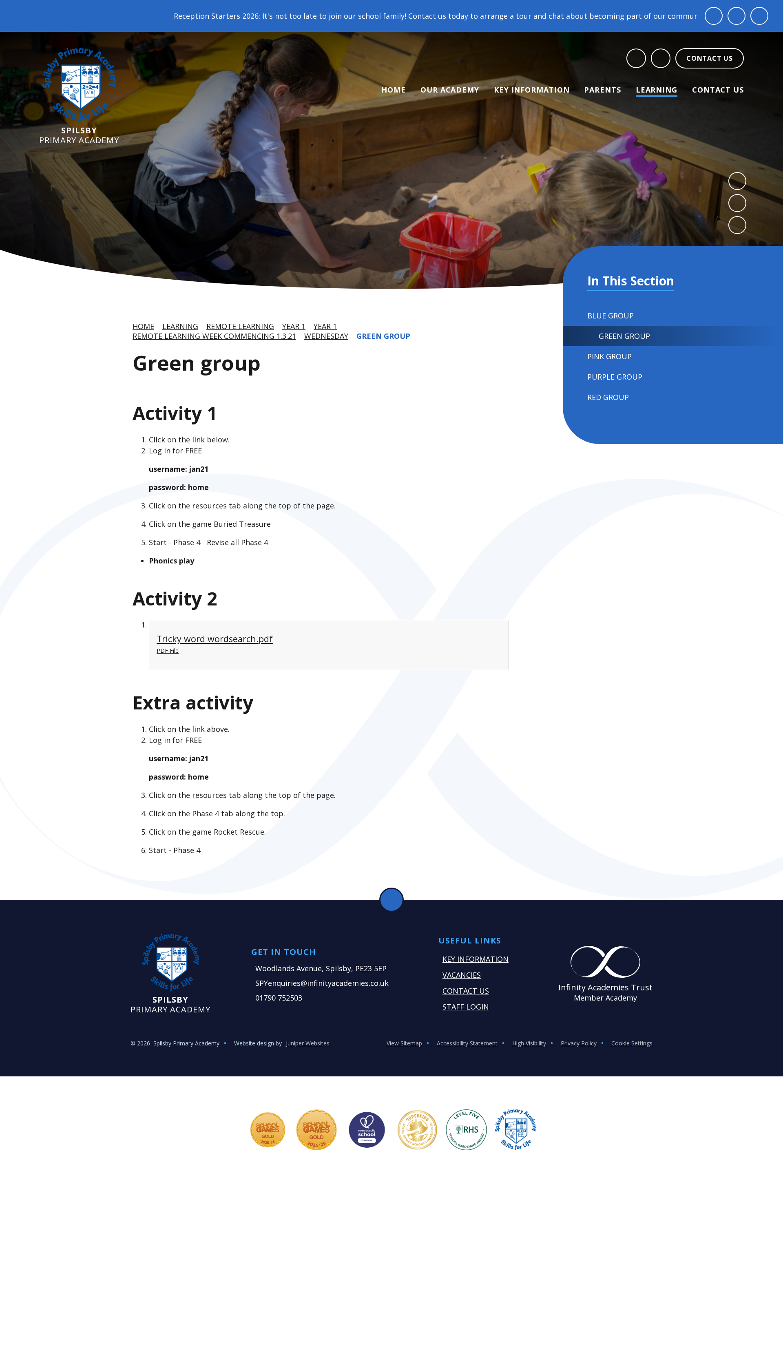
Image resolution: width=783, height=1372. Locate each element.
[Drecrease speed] (736, 16)
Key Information (475, 959)
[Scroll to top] (391, 900)
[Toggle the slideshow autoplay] (737, 225)
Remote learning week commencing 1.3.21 (214, 336)
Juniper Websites (308, 1043)
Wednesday (326, 336)
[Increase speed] (759, 16)
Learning (180, 326)
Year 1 (293, 326)
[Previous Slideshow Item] (737, 181)
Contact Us (465, 991)
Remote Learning (240, 326)
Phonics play (171, 561)
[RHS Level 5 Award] (466, 1129)
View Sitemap (404, 1043)
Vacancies (461, 975)
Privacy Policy (579, 1043)
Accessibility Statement (467, 1043)
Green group (383, 336)
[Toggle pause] (714, 16)
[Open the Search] (636, 58)
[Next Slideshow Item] (737, 203)
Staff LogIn (465, 1007)
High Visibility (529, 1043)
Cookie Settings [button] (631, 1043)
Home (143, 326)
